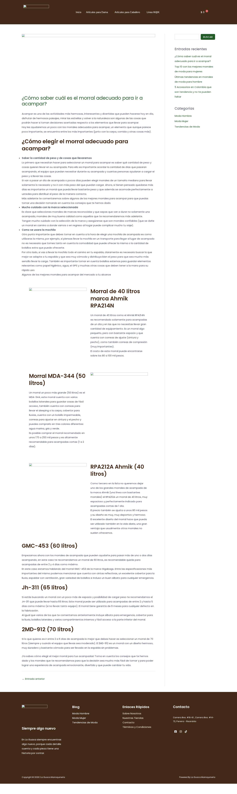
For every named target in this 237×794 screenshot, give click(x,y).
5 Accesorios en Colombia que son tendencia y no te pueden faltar (193, 91)
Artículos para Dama (97, 12)
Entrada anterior (33, 679)
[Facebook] (175, 731)
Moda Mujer (181, 121)
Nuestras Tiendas (133, 718)
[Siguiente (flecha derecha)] (20, 792)
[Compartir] (33, 787)
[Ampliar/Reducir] (6, 787)
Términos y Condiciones (137, 727)
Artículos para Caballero (127, 12)
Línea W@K (153, 12)
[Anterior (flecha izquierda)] (6, 792)
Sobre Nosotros (132, 713)
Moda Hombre (183, 116)
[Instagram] (180, 731)
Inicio (78, 12)
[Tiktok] (185, 731)
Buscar (208, 37)
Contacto (128, 722)
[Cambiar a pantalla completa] (20, 787)
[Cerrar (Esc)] (47, 787)
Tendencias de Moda (187, 126)
